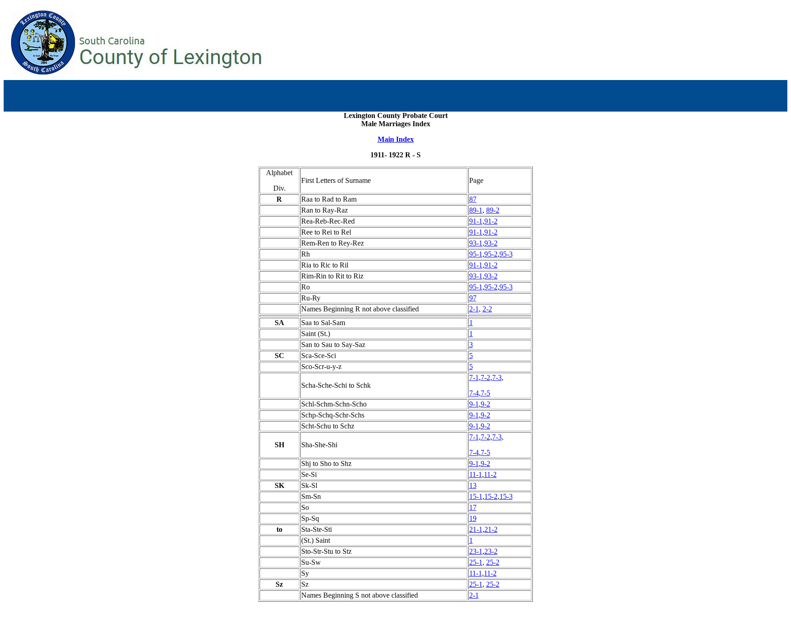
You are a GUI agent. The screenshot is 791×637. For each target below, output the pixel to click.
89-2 (492, 210)
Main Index (396, 139)
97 (473, 298)
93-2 (491, 243)
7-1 (474, 377)
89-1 (475, 210)
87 (473, 199)
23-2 (491, 551)
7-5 (485, 393)
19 (473, 518)
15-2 (491, 496)
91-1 (475, 221)
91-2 (491, 221)
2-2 (487, 309)
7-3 (497, 377)
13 (473, 485)
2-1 (474, 309)
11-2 (490, 474)
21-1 (475, 529)
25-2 (492, 562)
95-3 (506, 254)
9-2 (485, 404)
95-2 (491, 254)
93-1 (475, 243)
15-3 (506, 496)
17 (473, 507)
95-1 (475, 254)
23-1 (475, 551)
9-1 (474, 404)
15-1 (475, 496)
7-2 (485, 377)
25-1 (475, 562)
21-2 (491, 529)
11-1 (475, 474)
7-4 (474, 393)
